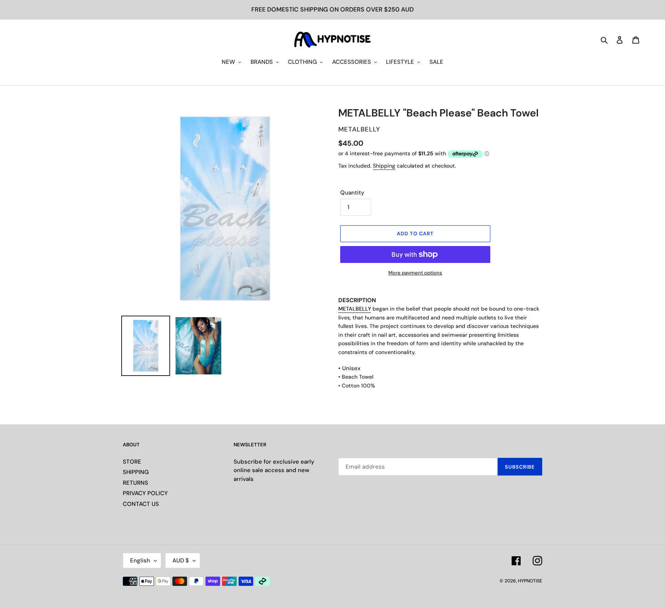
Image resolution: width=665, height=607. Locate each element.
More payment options (415, 272)
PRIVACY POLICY (145, 493)
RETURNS (135, 483)
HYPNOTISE (530, 581)
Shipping (384, 165)
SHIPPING (136, 472)
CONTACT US (141, 504)
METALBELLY (354, 308)
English (140, 560)
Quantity (352, 192)
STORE (132, 462)
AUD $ (180, 560)
